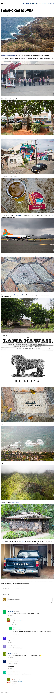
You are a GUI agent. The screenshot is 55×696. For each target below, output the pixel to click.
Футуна (40, 256)
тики (46, 295)
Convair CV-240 (19, 215)
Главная (2, 15)
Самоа (43, 256)
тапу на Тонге (21, 295)
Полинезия (18, 15)
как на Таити (15, 502)
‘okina (22, 541)
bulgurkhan (20, 620)
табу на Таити (13, 295)
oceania (14, 588)
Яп (47, 256)
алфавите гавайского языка (9, 55)
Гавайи (22, 15)
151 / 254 (4, 3)
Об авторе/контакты (48, 3)
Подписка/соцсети (35, 3)
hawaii (11, 588)
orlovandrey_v (20, 681)
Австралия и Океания (10, 15)
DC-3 (51, 215)
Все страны (26, 3)
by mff (2, 588)
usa (20, 588)
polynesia (17, 588)
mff (12, 619)
